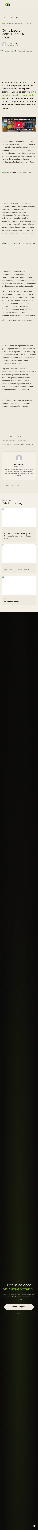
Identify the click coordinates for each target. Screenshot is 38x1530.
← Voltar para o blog (10, 486)
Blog (11, 17)
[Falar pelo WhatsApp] (34, 1525)
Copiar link (29, 444)
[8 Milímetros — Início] (8, 5)
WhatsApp (15, 444)
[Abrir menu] (34, 5)
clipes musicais (9, 440)
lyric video (22, 440)
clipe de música (15, 436)
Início (4, 17)
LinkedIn (22, 444)
